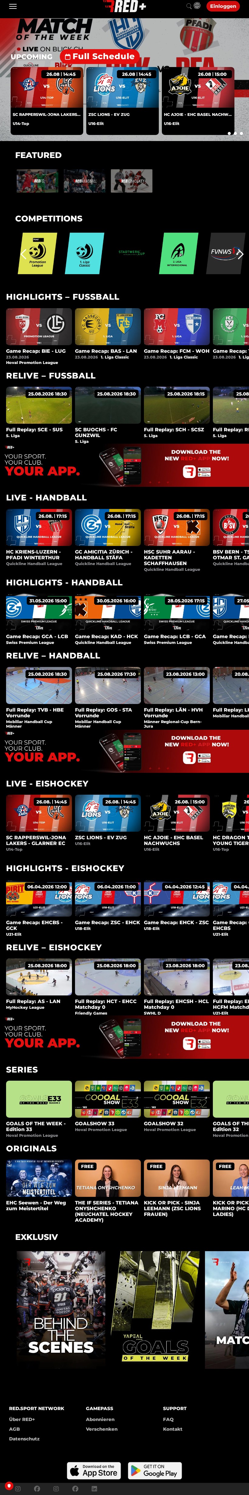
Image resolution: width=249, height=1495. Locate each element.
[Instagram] (18, 1489)
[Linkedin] (93, 1489)
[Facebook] (37, 1489)
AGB (14, 1429)
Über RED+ (22, 1419)
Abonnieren (100, 1419)
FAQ (168, 1419)
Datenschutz (24, 1439)
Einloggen (223, 6)
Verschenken (102, 1429)
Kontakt (172, 1429)
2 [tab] (235, 133)
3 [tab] (241, 133)
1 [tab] (229, 133)
